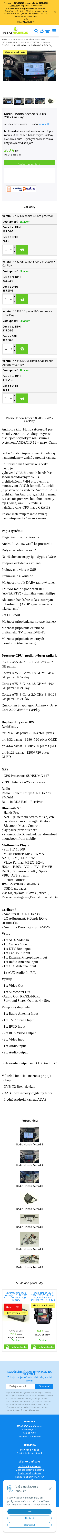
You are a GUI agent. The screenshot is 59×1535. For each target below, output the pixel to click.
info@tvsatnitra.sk (32, 1453)
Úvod (7, 39)
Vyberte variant (29, 163)
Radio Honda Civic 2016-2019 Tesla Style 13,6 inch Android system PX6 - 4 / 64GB (43, 1296)
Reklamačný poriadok (29, 1473)
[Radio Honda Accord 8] (29, 1134)
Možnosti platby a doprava (29, 1469)
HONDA (43, 124)
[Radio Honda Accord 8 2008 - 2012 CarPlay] (29, 65)
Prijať (29, 1511)
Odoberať (44, 1386)
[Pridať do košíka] (16, 1346)
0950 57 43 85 (31, 1449)
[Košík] (47, 31)
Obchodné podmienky (29, 1466)
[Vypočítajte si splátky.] (21, 188)
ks (11, 249)
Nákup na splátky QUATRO (29, 1476)
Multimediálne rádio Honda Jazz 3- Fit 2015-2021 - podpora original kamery (16, 1296)
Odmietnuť (29, 1525)
